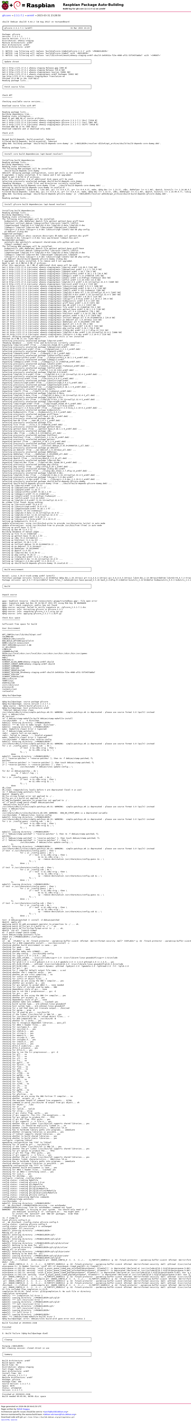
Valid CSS (14, 1420)
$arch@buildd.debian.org (55, 1412)
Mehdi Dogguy (23, 1409)
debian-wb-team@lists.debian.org (59, 1414)
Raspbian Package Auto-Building (93, 5)
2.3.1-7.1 (19, 15)
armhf (30, 15)
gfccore (6, 15)
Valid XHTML (5, 1420)
